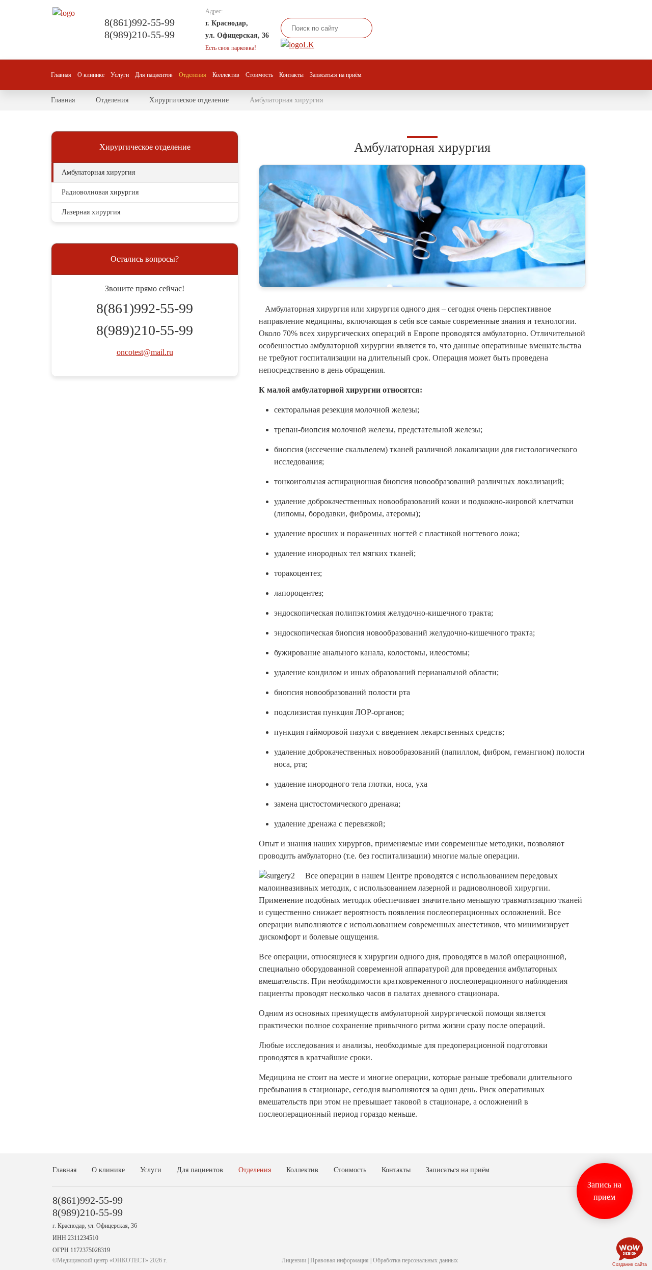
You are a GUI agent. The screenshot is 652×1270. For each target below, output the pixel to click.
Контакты (291, 74)
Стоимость (259, 74)
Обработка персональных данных (415, 1260)
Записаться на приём (336, 74)
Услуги (120, 74)
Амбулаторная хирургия (98, 172)
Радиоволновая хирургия (100, 192)
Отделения (192, 74)
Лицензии (294, 1260)
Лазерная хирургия (91, 212)
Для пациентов (154, 74)
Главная (61, 74)
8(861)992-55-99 (139, 22)
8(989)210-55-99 (139, 34)
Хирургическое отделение (189, 100)
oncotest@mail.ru (145, 352)
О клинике (90, 74)
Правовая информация (339, 1260)
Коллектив (225, 74)
